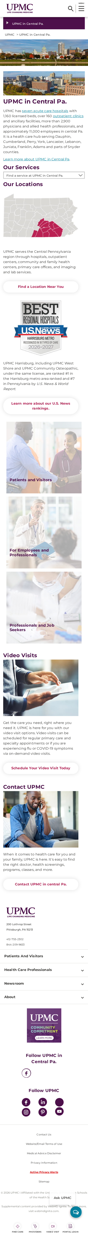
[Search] (70, 8)
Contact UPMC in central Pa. (41, 884)
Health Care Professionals (28, 970)
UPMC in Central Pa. (27, 24)
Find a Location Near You (41, 287)
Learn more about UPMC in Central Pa (36, 159)
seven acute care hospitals (45, 111)
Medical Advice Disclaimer (44, 1153)
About (9, 997)
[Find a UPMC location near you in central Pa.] (40, 216)
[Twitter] (59, 1102)
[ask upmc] (76, 1212)
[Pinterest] (42, 1113)
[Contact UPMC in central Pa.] (40, 819)
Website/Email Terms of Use (44, 1143)
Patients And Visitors (23, 956)
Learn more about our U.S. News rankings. (40, 405)
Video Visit (52, 1232)
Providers (35, 1232)
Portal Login (70, 1232)
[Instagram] (26, 1113)
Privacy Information (44, 1162)
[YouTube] (59, 1112)
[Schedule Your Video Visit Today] (40, 688)
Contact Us (44, 1134)
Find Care (17, 1232)
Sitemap (44, 1181)
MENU (81, 3)
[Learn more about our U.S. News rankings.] (40, 328)
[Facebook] (26, 1073)
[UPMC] (19, 8)
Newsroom (14, 983)
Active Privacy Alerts (44, 1172)
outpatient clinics (68, 116)
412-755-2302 (14, 939)
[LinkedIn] (42, 1103)
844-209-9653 (15, 944)
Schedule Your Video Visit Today (40, 768)
